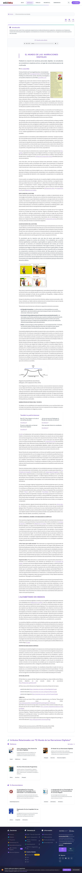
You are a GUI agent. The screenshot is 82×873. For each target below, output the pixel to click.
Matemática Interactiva (15, 845)
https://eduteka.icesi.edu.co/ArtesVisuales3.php (44, 694)
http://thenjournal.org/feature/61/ (27, 682)
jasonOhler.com (42, 77)
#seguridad (17, 819)
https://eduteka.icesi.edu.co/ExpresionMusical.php (43, 691)
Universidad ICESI (48, 842)
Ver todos (70, 744)
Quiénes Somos (48, 834)
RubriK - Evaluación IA (31, 837)
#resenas (24, 759)
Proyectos (12, 839)
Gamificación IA (31, 844)
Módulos (12, 837)
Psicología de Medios (34, 74)
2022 (27, 857)
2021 (27, 859)
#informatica (53, 801)
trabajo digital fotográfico (52, 472)
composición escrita (51, 218)
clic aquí (28, 642)
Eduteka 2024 (33, 854)
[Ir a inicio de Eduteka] (8, 3)
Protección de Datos (49, 839)
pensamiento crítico (50, 188)
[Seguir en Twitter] (71, 858)
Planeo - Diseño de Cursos (32, 840)
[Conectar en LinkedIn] (68, 858)
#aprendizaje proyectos (14, 801)
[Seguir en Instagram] (63, 858)
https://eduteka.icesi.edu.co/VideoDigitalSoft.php (43, 689)
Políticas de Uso (48, 837)
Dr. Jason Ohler (25, 68)
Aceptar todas (67, 869)
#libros (11, 777)
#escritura (53, 757)
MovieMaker (45, 491)
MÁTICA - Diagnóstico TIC (32, 847)
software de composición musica (43, 156)
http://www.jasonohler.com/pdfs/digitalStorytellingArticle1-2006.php (37, 703)
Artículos (11, 14)
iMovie (26, 491)
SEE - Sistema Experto (16, 848)
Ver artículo (23, 422)
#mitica (11, 819)
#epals (11, 759)
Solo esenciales (76, 869)
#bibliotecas (17, 759)
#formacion (60, 801)
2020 (27, 861)
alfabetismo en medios (30, 190)
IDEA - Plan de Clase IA (33, 834)
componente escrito (50, 441)
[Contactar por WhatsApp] (60, 861)
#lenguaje (46, 757)
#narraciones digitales (61, 757)
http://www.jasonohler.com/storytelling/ (40, 719)
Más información (23, 871)
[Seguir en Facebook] (60, 858)
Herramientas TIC (14, 842)
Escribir (21, 434)
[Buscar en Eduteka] (68, 2)
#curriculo (46, 801)
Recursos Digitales (14, 852)
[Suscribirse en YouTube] (66, 858)
